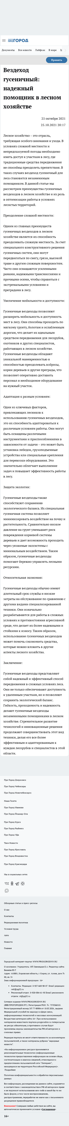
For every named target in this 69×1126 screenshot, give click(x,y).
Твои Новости (11, 843)
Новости (8, 941)
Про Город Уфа (11, 834)
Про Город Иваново (14, 807)
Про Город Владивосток (16, 856)
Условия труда (11, 929)
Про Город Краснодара (15, 864)
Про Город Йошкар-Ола (16, 814)
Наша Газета (10, 801)
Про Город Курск (12, 822)
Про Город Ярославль (15, 849)
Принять (56, 60)
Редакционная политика (16, 922)
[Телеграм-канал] (17, 883)
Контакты (9, 916)
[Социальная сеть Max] (6, 890)
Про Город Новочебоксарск (17, 792)
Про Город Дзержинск (15, 780)
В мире (53, 50)
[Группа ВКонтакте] (6, 883)
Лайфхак (40, 50)
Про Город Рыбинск (14, 828)
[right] (65, 50)
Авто (6, 935)
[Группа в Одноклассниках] (12, 883)
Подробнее (10, 1069)
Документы (8, 50)
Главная (8, 948)
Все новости (25, 50)
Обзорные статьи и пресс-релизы (21, 903)
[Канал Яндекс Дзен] (22, 883)
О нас (7, 909)
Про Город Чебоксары (15, 786)
